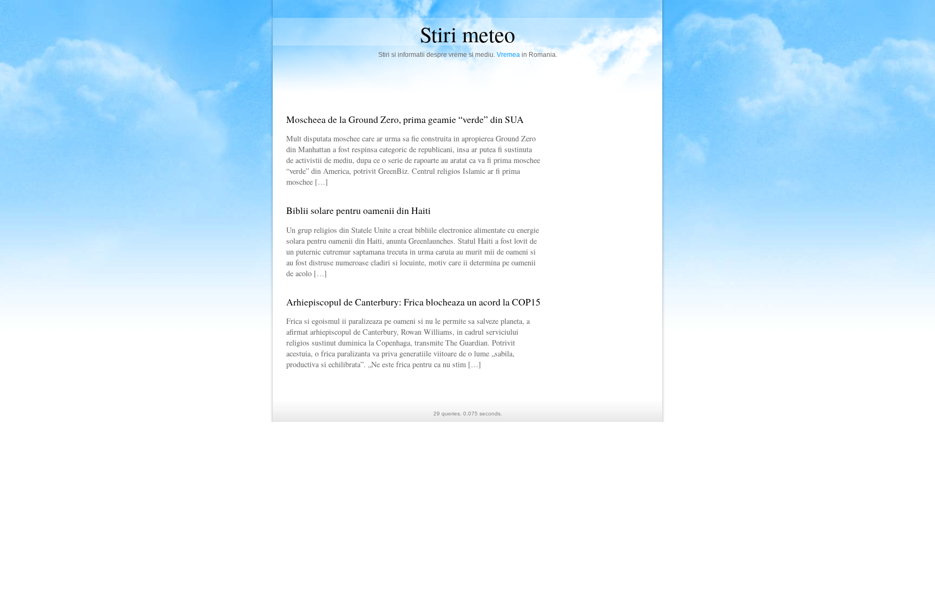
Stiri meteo (467, 33)
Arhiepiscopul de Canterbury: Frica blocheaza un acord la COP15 (413, 301)
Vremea (508, 54)
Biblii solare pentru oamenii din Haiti (358, 210)
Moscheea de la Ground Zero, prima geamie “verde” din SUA (405, 119)
